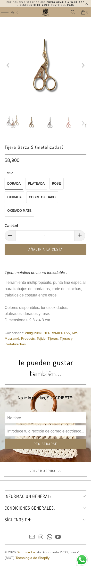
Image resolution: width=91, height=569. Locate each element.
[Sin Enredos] (45, 12)
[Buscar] (73, 12)
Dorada (14, 183)
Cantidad (11, 225)
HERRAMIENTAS (56, 333)
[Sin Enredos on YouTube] (58, 537)
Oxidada (14, 197)
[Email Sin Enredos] (32, 537)
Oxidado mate (19, 210)
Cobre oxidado (42, 197)
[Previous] (8, 65)
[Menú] (2, 12)
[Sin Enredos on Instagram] (41, 537)
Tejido (41, 338)
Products (28, 338)
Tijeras (53, 338)
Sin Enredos (26, 552)
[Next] (83, 65)
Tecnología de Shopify (33, 558)
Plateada (36, 183)
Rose (56, 183)
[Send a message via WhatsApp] (82, 560)
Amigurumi (33, 333)
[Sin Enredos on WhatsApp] (49, 537)
